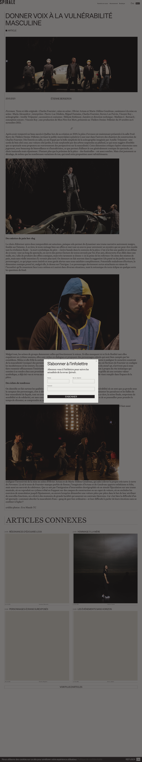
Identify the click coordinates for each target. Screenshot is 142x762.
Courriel (49, 385)
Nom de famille (77, 377)
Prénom (49, 377)
